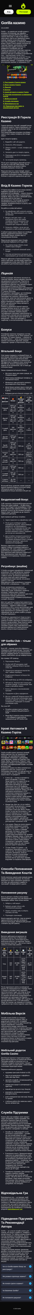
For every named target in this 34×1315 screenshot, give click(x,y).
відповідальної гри (15, 1209)
